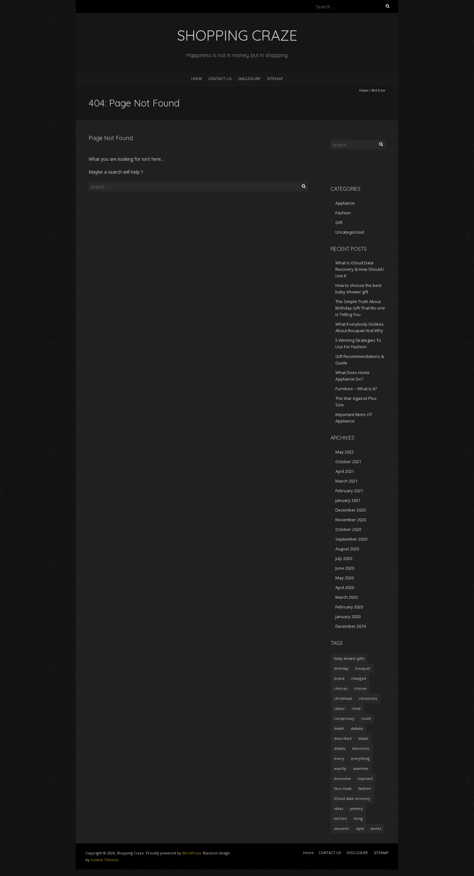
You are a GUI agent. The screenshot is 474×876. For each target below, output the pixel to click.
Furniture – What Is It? (356, 389)
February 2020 (349, 607)
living (358, 818)
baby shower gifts (349, 658)
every (339, 758)
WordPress (191, 853)
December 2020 (350, 510)
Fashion (343, 213)
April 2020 (344, 587)
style (360, 828)
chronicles (368, 698)
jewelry (356, 808)
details (339, 748)
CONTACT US (220, 78)
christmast (343, 698)
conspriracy (344, 718)
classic (339, 708)
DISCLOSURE (249, 78)
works (376, 828)
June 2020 (344, 568)
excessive (342, 778)
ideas (338, 808)
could (366, 718)
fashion (364, 788)
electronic (361, 748)
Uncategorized (349, 232)
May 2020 (344, 578)
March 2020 (346, 597)
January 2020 (347, 616)
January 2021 (347, 500)
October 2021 (348, 461)
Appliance (345, 203)
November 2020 (350, 520)
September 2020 (351, 539)
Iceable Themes (104, 859)
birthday (341, 668)
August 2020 (347, 549)
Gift (338, 222)
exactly (340, 768)
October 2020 (348, 529)
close (356, 708)
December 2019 (350, 626)
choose (360, 688)
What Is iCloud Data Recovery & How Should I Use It (359, 269)
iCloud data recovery (352, 798)
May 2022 (344, 452)
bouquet (362, 668)
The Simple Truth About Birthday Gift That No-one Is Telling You (360, 308)
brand (339, 678)
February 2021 (349, 491)
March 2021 (346, 481)
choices (340, 688)
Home (196, 78)
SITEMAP (275, 78)
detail (363, 738)
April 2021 (344, 471)
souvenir (341, 828)
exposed (365, 778)
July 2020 (343, 558)
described (342, 738)
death (339, 728)
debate (357, 728)
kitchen (340, 818)
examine (360, 768)
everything (360, 758)
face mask (342, 788)
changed (358, 678)
